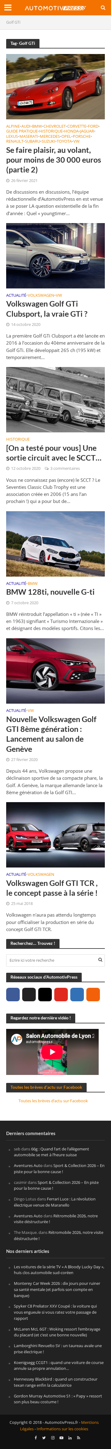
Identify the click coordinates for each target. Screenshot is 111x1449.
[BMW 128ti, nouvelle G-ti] (55, 543)
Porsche (82, 137)
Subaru (32, 142)
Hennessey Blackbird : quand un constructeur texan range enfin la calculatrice (55, 1382)
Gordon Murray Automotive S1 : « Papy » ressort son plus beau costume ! (58, 1399)
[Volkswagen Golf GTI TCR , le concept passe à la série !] (55, 834)
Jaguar (87, 131)
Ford (93, 127)
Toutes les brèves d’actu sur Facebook (46, 1087)
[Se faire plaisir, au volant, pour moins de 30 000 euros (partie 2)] (55, 86)
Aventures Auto (28, 1165)
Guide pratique (22, 131)
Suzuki (48, 142)
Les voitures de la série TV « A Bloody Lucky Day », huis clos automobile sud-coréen (59, 1270)
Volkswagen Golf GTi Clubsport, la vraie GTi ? (47, 308)
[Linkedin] (77, 994)
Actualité (16, 296)
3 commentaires (65, 468)
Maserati (28, 137)
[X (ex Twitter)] (29, 994)
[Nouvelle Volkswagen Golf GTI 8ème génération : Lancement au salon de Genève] (55, 670)
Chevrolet (54, 127)
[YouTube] (61, 994)
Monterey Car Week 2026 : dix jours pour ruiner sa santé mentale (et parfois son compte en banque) (57, 1289)
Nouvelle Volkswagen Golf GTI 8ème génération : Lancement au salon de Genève (51, 733)
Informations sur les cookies (62, 1429)
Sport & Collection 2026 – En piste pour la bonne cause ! (59, 1168)
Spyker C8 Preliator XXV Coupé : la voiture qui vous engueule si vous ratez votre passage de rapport (55, 1312)
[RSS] (93, 994)
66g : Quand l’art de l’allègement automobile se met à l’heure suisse (51, 1152)
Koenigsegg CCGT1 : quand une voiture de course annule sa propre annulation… (59, 1365)
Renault (14, 142)
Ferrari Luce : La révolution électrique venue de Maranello (55, 1202)
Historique (51, 131)
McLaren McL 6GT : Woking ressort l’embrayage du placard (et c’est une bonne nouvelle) (57, 1332)
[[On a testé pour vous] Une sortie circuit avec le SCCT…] (55, 399)
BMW (37, 127)
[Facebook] (13, 994)
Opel (66, 137)
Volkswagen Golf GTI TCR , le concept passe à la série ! (52, 887)
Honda (71, 131)
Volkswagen (41, 296)
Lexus (12, 137)
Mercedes (50, 137)
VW (76, 142)
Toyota (64, 142)
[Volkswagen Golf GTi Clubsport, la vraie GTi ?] (55, 255)
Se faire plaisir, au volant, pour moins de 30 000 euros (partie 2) (53, 159)
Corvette (76, 127)
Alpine (13, 127)
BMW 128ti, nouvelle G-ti (50, 591)
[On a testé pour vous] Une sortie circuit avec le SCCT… (53, 452)
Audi (26, 127)
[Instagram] (45, 994)
